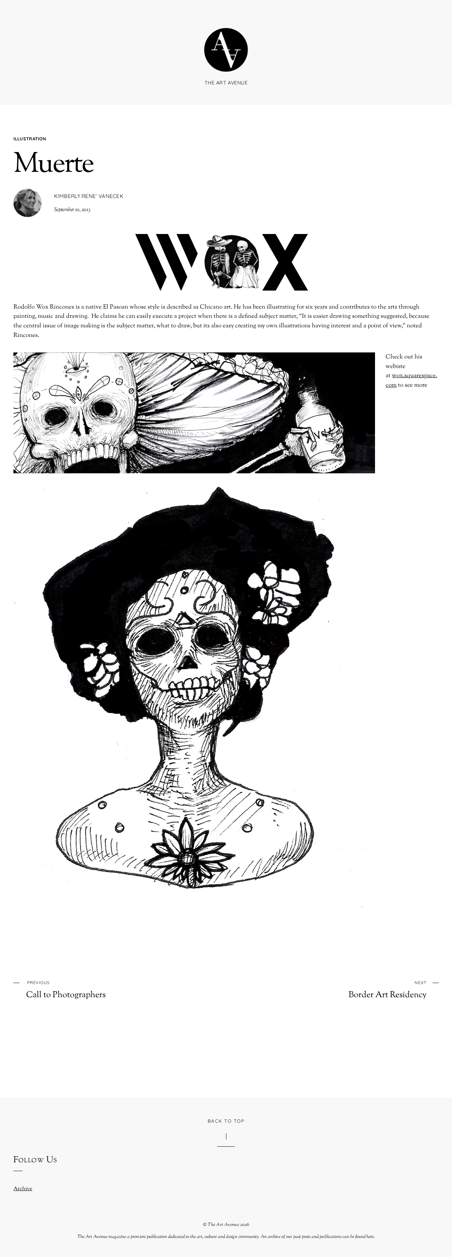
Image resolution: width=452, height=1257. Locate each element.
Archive (22, 1189)
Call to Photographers (66, 990)
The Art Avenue (223, 1225)
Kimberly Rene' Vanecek (88, 196)
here (370, 1237)
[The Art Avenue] (226, 63)
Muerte (53, 165)
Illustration (29, 138)
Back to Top (226, 1121)
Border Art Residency (387, 990)
